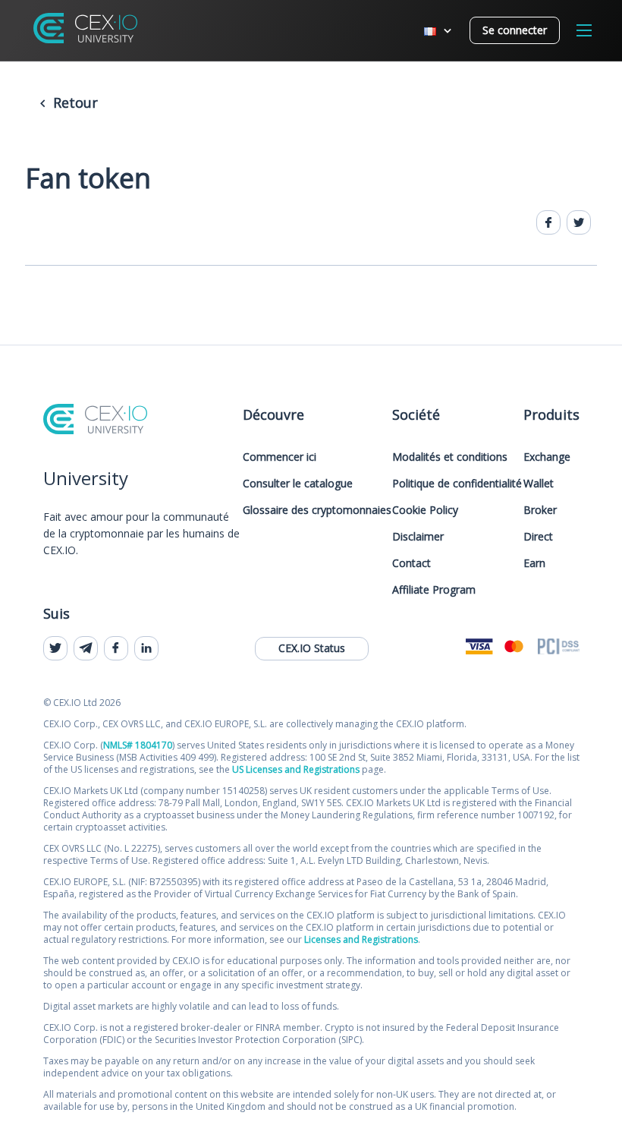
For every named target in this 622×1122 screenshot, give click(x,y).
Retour (73, 102)
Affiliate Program (434, 589)
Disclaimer (418, 536)
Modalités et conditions (449, 456)
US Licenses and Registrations (296, 769)
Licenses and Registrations (361, 939)
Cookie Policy (425, 510)
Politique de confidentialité (457, 483)
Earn (534, 563)
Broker (540, 510)
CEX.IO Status (311, 648)
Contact (411, 563)
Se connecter (514, 30)
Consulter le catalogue (298, 483)
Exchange (546, 456)
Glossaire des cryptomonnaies (317, 510)
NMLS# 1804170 (137, 745)
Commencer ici (279, 456)
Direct (538, 536)
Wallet (538, 483)
